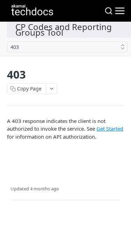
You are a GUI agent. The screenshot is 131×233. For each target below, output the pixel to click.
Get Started (109, 128)
